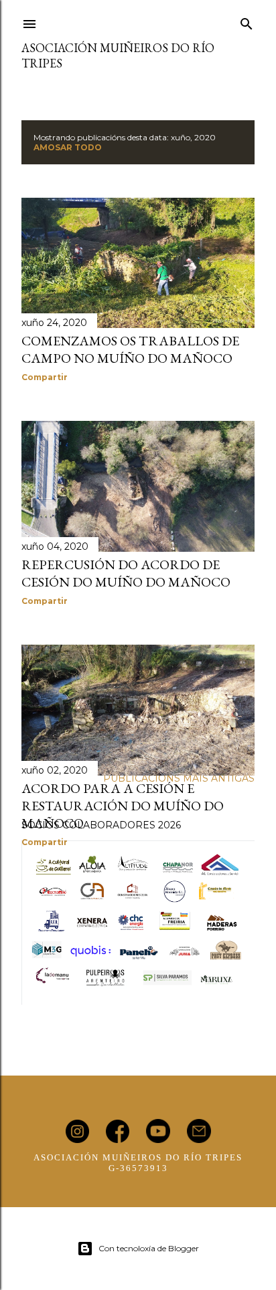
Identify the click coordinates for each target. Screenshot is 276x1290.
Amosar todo (67, 147)
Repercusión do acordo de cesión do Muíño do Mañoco (125, 573)
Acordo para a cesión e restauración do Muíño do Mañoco (122, 806)
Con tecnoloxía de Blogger (148, 1248)
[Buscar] (246, 21)
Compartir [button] (44, 377)
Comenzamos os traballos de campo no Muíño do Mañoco (130, 349)
